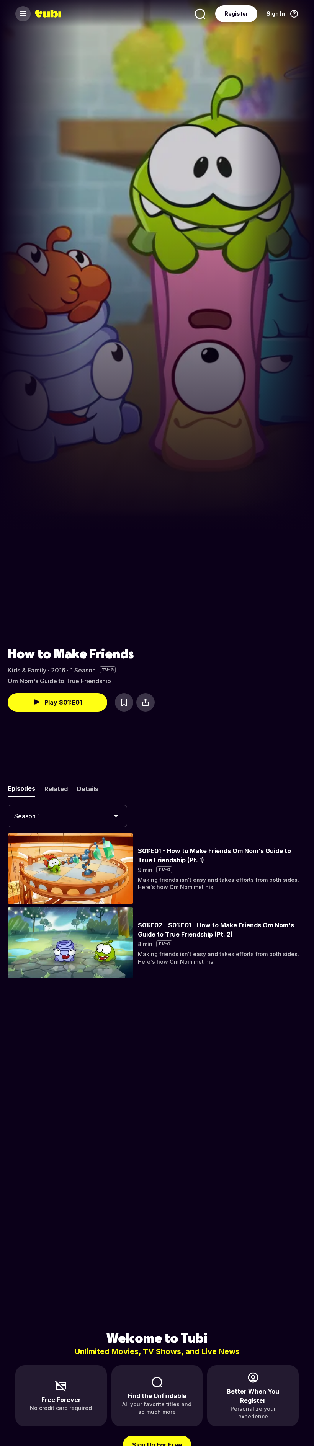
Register (236, 13)
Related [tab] (56, 789)
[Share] (145, 702)
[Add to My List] (124, 702)
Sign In (276, 13)
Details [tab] (87, 789)
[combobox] (67, 816)
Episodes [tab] (21, 788)
